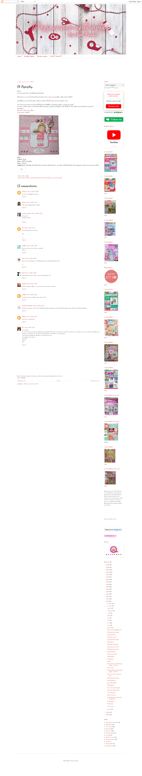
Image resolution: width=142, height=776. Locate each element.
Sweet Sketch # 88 (111, 683)
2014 (107, 594)
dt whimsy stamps (110, 739)
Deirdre (24, 202)
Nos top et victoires (42, 56)
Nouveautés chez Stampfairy (113, 687)
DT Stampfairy (110, 656)
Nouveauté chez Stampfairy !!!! (114, 629)
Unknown (24, 191)
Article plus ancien (95, 380)
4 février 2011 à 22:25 (38, 305)
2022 (107, 574)
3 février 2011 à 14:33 (29, 227)
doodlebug (28, 177)
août (108, 613)
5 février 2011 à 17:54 (29, 327)
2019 (107, 582)
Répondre (24, 196)
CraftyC (24, 245)
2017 (107, 586)
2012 (107, 599)
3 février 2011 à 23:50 (31, 258)
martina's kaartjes (26, 213)
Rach (23, 273)
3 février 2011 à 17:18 (32, 245)
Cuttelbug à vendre (111, 637)
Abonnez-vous (113, 106)
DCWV (23, 177)
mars (108, 625)
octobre (109, 608)
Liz (23, 227)
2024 (107, 569)
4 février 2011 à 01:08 (30, 273)
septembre (109, 610)
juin (108, 618)
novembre (109, 605)
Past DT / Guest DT (55, 56)
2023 (107, 572)
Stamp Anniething (110, 733)
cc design (108, 735)
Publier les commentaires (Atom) (31, 383)
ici (67, 101)
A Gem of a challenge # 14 (113, 690)
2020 (107, 579)
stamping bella (109, 743)
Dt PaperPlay (33, 177)
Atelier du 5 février (111, 695)
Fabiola (24, 316)
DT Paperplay (110, 659)
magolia (107, 741)
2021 (107, 577)
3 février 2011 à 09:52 (33, 191)
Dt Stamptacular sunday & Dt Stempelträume (114, 698)
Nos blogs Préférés (29, 56)
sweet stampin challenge (57, 177)
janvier (109, 709)
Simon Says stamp (49, 97)
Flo (69, 106)
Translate (116, 87)
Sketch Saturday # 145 (112, 644)
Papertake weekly (21, 110)
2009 (107, 714)
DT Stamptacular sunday (113, 649)
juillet (108, 615)
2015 (107, 591)
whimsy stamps (109, 745)
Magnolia (38, 177)
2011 (107, 601)
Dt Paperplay (110, 703)
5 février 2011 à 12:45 (31, 316)
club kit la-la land (110, 737)
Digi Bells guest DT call (113, 646)
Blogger (76, 760)
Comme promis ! (110, 706)
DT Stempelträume (111, 634)
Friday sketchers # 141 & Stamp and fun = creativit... (114, 664)
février (109, 627)
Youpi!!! (109, 661)
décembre (109, 603)
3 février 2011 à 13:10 (32, 202)
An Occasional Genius (27, 305)
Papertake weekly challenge (46, 177)
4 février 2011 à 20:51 (31, 294)
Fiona (23, 258)
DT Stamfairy (110, 642)
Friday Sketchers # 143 (112, 639)
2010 (107, 712)
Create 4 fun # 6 (111, 692)
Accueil (19, 56)
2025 (107, 567)
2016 (107, 589)
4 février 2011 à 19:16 (32, 283)
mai (108, 620)
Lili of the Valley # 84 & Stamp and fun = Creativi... (114, 670)
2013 (107, 596)
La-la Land (109, 726)
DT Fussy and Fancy (112, 654)
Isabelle (24, 283)
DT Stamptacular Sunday (113, 632)
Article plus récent (22, 380)
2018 (107, 584)
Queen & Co (108, 731)
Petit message (110, 667)
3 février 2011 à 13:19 (37, 213)
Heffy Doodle (109, 724)
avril (108, 623)
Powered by (108, 112)
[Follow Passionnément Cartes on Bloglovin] (113, 530)
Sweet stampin (20, 112)
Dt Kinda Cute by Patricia (112, 722)
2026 (107, 564)
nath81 (24, 294)
